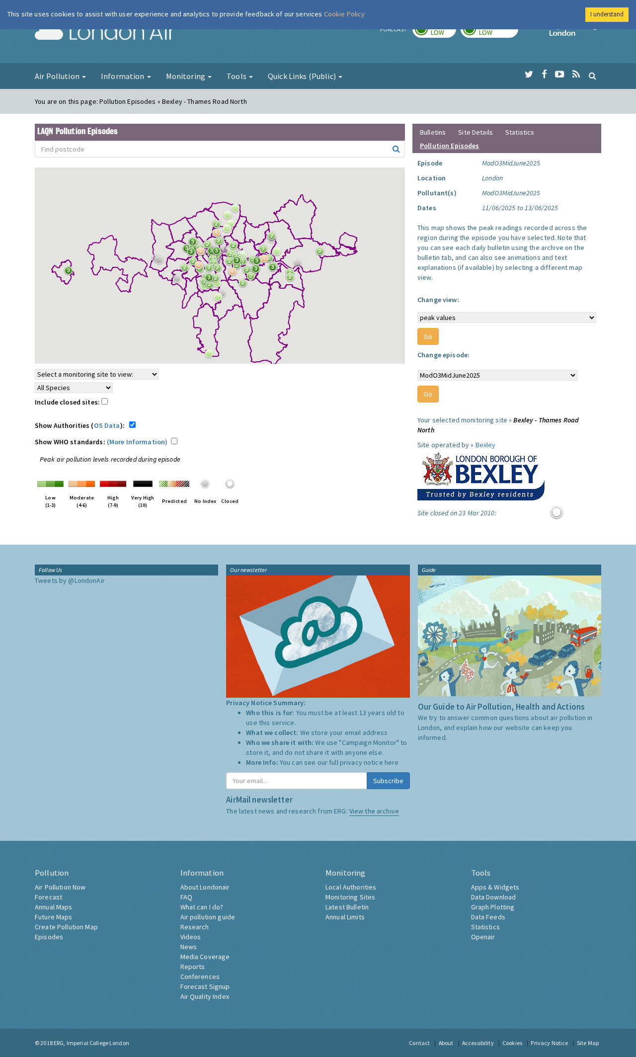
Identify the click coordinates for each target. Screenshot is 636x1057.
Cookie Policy (344, 13)
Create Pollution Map (66, 926)
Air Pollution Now (60, 887)
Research (194, 926)
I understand (607, 14)
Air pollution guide (208, 916)
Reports (192, 966)
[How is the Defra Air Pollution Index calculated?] (50, 483)
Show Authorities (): (81, 425)
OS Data (107, 425)
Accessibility (478, 1043)
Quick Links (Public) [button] (302, 76)
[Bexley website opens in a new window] (481, 474)
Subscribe (388, 780)
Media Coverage (205, 956)
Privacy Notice (549, 1043)
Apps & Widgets (495, 887)
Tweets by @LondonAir (70, 580)
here (392, 762)
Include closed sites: (68, 402)
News (188, 946)
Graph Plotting (493, 906)
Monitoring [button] (186, 76)
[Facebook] (544, 74)
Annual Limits (345, 916)
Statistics (519, 132)
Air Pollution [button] (58, 76)
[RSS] (576, 74)
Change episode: (443, 354)
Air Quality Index (204, 996)
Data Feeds (488, 916)
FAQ (186, 897)
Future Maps (54, 916)
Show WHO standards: (101, 441)
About (446, 1043)
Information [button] (123, 76)
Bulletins (433, 132)
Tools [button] (237, 76)
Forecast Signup (205, 986)
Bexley (486, 444)
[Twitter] (529, 74)
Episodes (49, 936)
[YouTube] (559, 74)
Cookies (512, 1043)
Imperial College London (575, 32)
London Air (105, 32)
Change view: (438, 299)
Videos (190, 936)
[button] (238, 210)
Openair (483, 936)
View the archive (374, 811)
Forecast (48, 897)
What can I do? (202, 906)
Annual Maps (54, 906)
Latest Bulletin (347, 906)
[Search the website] (592, 75)
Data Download (493, 897)
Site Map (588, 1043)
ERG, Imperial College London (91, 1043)
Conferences (200, 976)
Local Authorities (350, 887)
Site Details (475, 132)
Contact (419, 1043)
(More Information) (137, 441)
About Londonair (205, 887)
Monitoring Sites (350, 897)
